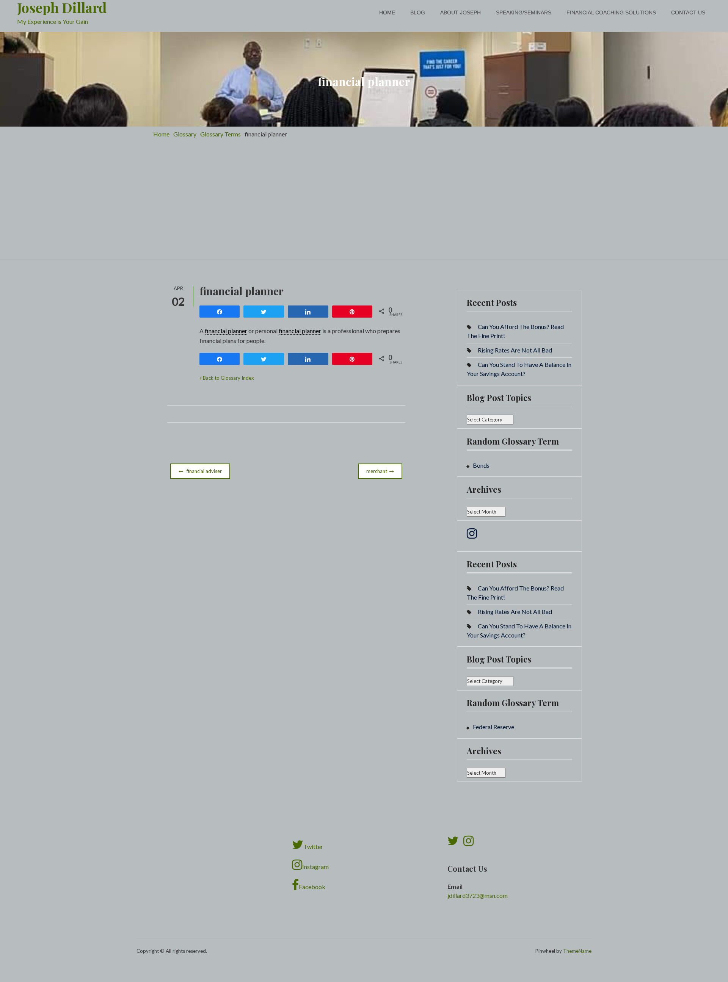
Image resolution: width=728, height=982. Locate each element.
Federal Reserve (493, 726)
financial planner (226, 330)
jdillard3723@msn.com (477, 895)
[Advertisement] (364, 202)
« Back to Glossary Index (226, 378)
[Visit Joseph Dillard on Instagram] (472, 535)
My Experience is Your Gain (52, 21)
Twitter (313, 846)
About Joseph (460, 12)
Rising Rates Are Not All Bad (515, 350)
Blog (417, 12)
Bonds (481, 465)
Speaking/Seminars (523, 12)
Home (387, 12)
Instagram (315, 866)
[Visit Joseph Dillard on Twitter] (453, 842)
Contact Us (688, 12)
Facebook (312, 886)
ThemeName (577, 951)
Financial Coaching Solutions (611, 12)
